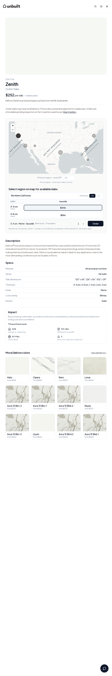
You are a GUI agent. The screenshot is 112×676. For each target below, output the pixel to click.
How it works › (69, 112)
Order (96, 223)
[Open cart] (101, 6)
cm (92, 196)
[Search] (95, 6)
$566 (63, 215)
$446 (63, 207)
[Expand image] (56, 46)
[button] (12, 125)
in (98, 196)
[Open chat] (104, 668)
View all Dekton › (98, 353)
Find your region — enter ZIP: (49, 178)
